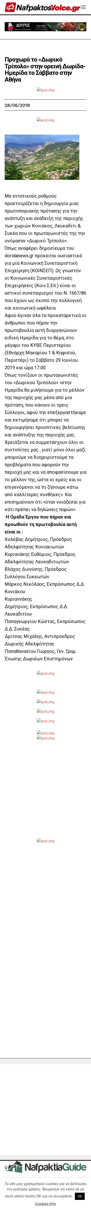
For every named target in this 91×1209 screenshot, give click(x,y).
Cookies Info (45, 1204)
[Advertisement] (45, 792)
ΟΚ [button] (80, 1196)
